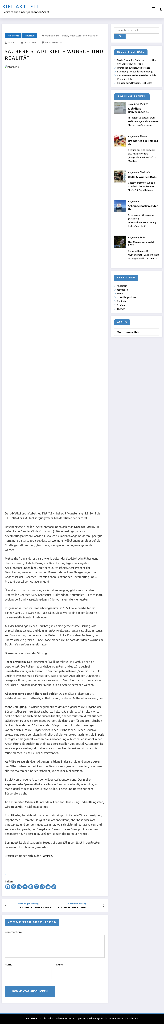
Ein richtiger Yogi (72, 907)
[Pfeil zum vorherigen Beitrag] (6, 905)
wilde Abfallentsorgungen (84, 35)
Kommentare (13, 932)
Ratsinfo (46, 855)
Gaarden (50, 35)
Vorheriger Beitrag (28, 903)
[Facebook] (7, 886)
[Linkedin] (19, 886)
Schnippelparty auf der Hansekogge (135, 71)
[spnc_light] (161, 9)
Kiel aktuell (21, 6)
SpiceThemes (131, 1018)
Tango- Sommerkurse (34, 907)
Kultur (120, 293)
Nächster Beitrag (77, 903)
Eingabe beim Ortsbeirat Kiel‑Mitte (134, 83)
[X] (13, 886)
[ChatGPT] (53, 886)
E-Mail (60, 964)
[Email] (48, 886)
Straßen (121, 305)
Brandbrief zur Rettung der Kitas (133, 68)
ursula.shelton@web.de (95, 1018)
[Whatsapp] (42, 886)
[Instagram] (36, 886)
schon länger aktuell (127, 297)
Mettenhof (62, 35)
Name (8, 964)
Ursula (11, 42)
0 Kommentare (53, 42)
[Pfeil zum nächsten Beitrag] (104, 905)
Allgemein (13, 35)
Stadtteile (122, 301)
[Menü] (153, 8)
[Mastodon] (30, 886)
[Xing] (25, 886)
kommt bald (122, 290)
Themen (30, 35)
